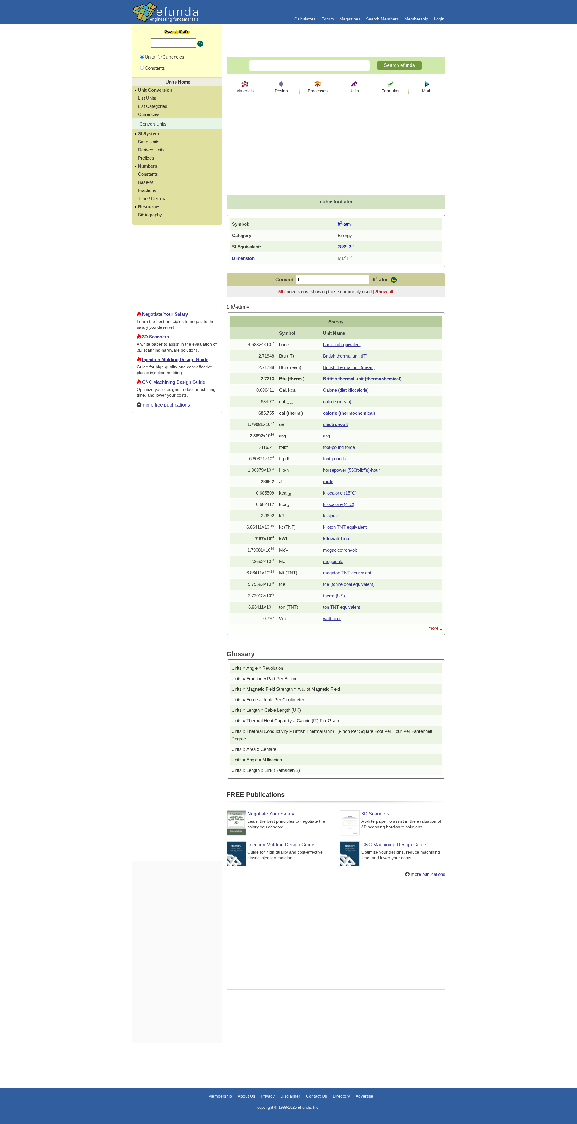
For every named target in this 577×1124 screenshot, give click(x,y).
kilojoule (331, 515)
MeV (283, 550)
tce (282, 584)
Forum (327, 19)
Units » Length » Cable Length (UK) (266, 710)
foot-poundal (335, 458)
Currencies (149, 114)
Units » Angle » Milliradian (256, 759)
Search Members (382, 19)
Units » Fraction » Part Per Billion (263, 678)
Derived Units (151, 149)
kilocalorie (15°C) (340, 492)
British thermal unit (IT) (345, 355)
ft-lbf (283, 447)
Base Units (149, 141)
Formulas (390, 90)
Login (439, 19)
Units (354, 90)
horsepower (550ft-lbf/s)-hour (351, 470)
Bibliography (150, 214)
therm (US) (334, 595)
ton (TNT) (288, 607)
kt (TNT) (287, 527)
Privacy (268, 1096)
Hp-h (284, 470)
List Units (147, 98)
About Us (246, 1096)
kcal (285, 492)
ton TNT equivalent (341, 607)
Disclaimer (290, 1096)
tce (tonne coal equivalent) (348, 584)
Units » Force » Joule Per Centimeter (267, 699)
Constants (148, 174)
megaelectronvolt (340, 550)
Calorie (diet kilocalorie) (346, 390)
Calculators (305, 19)
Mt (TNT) (288, 572)
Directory (341, 1096)
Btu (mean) (290, 367)
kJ (281, 515)
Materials (245, 90)
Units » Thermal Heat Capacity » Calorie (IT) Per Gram (285, 720)
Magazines (350, 19)
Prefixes (146, 157)
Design (281, 90)
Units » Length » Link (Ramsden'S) (265, 770)
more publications (428, 874)
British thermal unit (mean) (349, 367)
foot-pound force (339, 447)
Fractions (147, 190)
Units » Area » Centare (253, 749)
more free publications (166, 404)
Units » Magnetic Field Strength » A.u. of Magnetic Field (285, 689)
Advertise (364, 1096)
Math (427, 90)
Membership (416, 19)
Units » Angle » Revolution (257, 668)
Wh (282, 618)
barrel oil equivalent (342, 344)
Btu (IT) (286, 355)
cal (286, 401)
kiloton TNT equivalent (345, 527)
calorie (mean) (337, 401)
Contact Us (316, 1096)
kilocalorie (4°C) (338, 504)
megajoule (333, 561)
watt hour (332, 618)
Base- (145, 182)
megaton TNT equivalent (347, 572)
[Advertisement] (177, 635)
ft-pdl (284, 458)
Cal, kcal (287, 390)
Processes (318, 90)
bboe (284, 344)
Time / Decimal (152, 198)
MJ (282, 561)
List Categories (152, 106)
